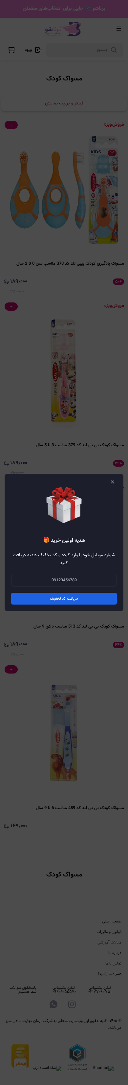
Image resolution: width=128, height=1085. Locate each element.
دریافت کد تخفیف (64, 599)
